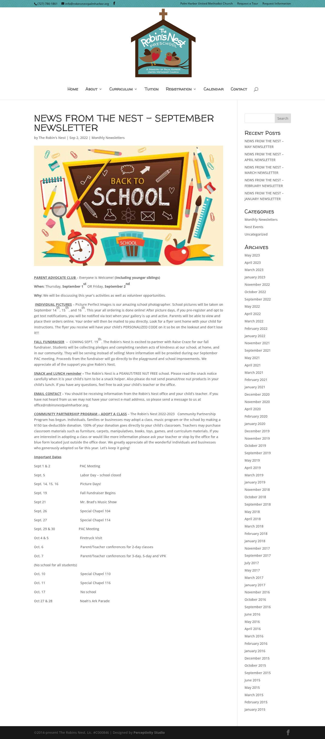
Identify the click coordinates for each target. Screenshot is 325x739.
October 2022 (255, 292)
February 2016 (256, 643)
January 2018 (255, 541)
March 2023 (254, 269)
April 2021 (253, 365)
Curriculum (121, 89)
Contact (239, 89)
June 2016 (252, 614)
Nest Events (254, 227)
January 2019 (255, 482)
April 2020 (253, 409)
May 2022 (252, 306)
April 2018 (253, 519)
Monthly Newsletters (108, 137)
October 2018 (255, 497)
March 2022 (254, 321)
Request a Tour (247, 3)
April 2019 (253, 467)
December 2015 (257, 658)
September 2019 (258, 453)
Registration (179, 89)
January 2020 (255, 423)
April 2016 (253, 628)
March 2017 (254, 577)
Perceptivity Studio (149, 732)
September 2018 (258, 504)
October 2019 (255, 445)
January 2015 (255, 709)
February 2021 (256, 379)
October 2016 (255, 599)
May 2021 (252, 357)
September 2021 (258, 350)
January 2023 (255, 277)
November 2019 (257, 438)
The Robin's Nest (52, 137)
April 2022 (253, 313)
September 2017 (258, 555)
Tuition (152, 89)
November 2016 (257, 592)
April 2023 (253, 262)
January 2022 (255, 336)
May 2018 (252, 511)
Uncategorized (256, 234)
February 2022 (256, 328)
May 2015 (252, 687)
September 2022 (258, 299)
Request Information (276, 3)
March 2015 (254, 695)
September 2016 (258, 607)
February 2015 (256, 702)
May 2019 (252, 460)
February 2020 (256, 416)
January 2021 (255, 387)
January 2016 (255, 651)
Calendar (214, 89)
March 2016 (254, 636)
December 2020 (257, 394)
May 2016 (252, 621)
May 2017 (252, 570)
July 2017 (252, 563)
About (91, 89)
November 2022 (257, 284)
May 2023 (252, 255)
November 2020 (257, 401)
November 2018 (257, 489)
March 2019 (254, 475)
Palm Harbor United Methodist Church (206, 3)
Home (73, 89)
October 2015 (255, 665)
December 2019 (257, 431)
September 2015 (258, 672)
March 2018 (254, 526)
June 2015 (252, 680)
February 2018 (256, 533)
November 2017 (257, 548)
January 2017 (255, 585)
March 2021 (254, 372)
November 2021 (257, 343)
